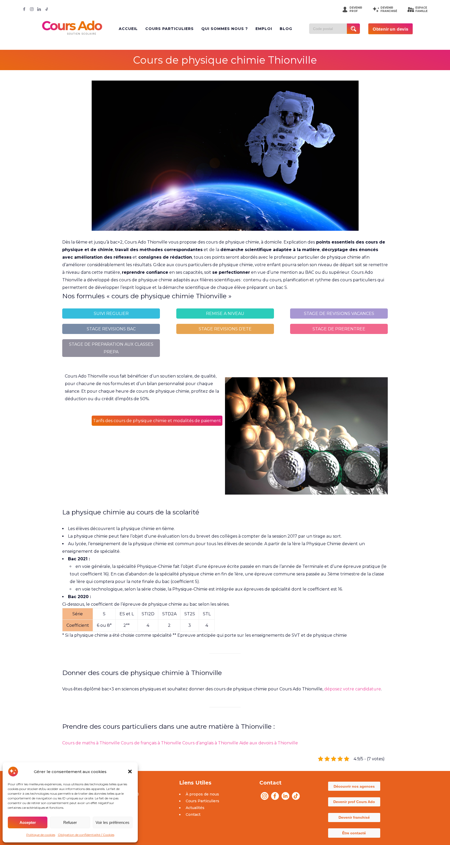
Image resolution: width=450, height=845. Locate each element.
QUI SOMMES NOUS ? (224, 28)
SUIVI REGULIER (111, 313)
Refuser (70, 822)
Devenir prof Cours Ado (354, 802)
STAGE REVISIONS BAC (111, 328)
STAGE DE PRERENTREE (338, 328)
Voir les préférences (112, 822)
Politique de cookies (40, 835)
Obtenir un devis (390, 28)
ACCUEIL (128, 28)
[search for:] (330, 28)
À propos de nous (202, 794)
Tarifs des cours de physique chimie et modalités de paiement (157, 420)
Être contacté (354, 833)
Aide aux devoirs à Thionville (268, 742)
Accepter (28, 822)
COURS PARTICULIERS (169, 28)
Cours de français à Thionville (151, 742)
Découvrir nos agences (354, 786)
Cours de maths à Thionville (91, 742)
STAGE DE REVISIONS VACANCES (339, 313)
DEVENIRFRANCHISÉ (388, 9)
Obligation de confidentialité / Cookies (86, 835)
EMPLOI (263, 28)
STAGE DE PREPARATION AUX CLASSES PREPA (111, 348)
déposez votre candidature (352, 688)
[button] (130, 771)
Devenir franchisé (354, 817)
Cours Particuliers (202, 801)
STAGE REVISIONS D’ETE (225, 328)
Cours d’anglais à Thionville (210, 742)
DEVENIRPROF (355, 9)
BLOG (286, 28)
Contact (193, 814)
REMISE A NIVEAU (225, 313)
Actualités (195, 807)
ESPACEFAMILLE (421, 9)
